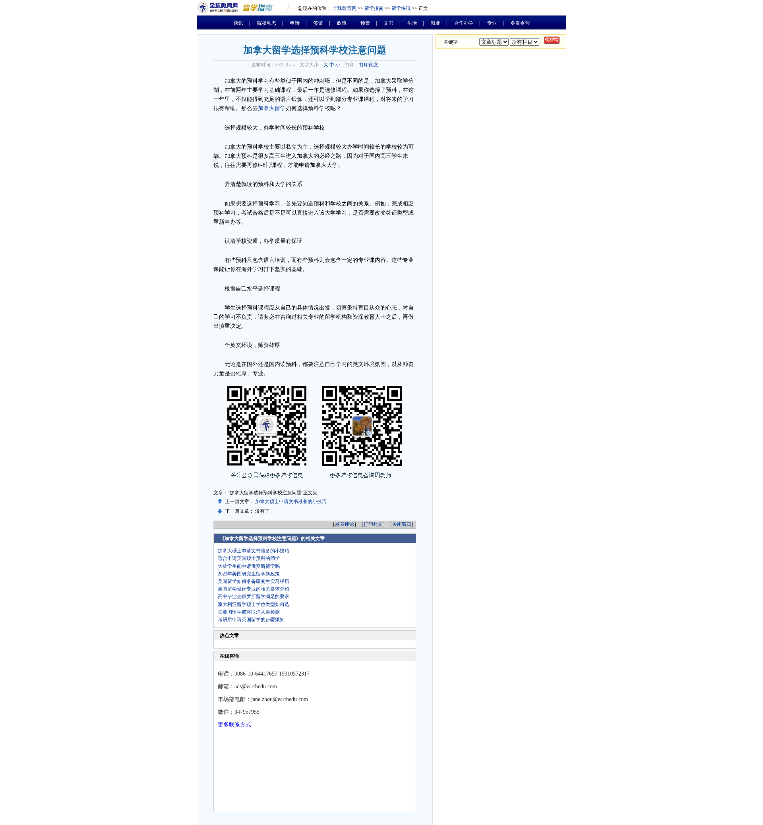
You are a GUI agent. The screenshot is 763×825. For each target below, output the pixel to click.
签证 (318, 23)
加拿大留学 (272, 108)
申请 (295, 23)
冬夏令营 (520, 23)
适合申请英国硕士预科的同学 (249, 558)
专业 (492, 23)
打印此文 (368, 65)
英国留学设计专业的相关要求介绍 (253, 589)
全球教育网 (344, 8)
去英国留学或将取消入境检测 (249, 612)
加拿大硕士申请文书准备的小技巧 (291, 501)
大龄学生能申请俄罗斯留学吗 (249, 566)
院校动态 (266, 23)
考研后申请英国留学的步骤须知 (251, 619)
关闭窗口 (401, 524)
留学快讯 (401, 8)
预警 (365, 23)
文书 (388, 23)
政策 (342, 23)
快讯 (238, 23)
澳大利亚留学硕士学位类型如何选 (253, 604)
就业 (435, 23)
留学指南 (373, 8)
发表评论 (344, 524)
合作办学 (463, 23)
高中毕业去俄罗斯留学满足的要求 (253, 596)
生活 (412, 23)
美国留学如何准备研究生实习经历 (253, 581)
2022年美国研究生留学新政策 (249, 574)
